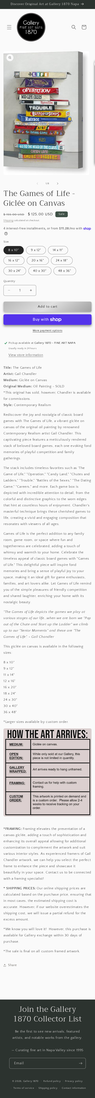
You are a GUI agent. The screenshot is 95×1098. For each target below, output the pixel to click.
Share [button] (12, 965)
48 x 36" (64, 271)
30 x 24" (14, 271)
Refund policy (52, 1081)
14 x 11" (58, 250)
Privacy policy (74, 1081)
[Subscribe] (80, 1063)
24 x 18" (62, 260)
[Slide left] (37, 183)
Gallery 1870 (31, 1081)
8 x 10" (13, 250)
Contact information (74, 1088)
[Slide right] (58, 183)
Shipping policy (48, 1088)
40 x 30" (40, 271)
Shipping (8, 220)
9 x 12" (36, 250)
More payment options (47, 330)
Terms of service (23, 1088)
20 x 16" (38, 260)
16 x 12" (14, 260)
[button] (9, 27)
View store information (26, 355)
